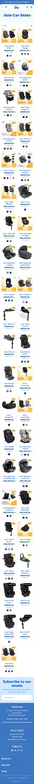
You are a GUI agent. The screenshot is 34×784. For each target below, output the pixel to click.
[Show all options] (29, 85)
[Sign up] (30, 698)
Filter (5, 26)
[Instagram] (15, 750)
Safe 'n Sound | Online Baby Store (19, 778)
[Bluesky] (22, 750)
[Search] (6, 7)
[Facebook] (12, 750)
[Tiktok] (18, 750)
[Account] (27, 7)
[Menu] (2, 7)
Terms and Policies (17, 781)
